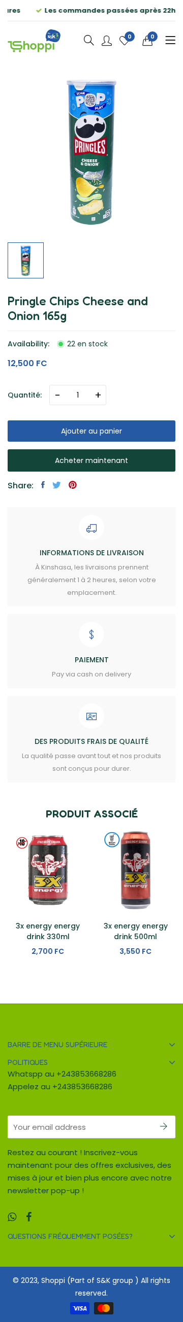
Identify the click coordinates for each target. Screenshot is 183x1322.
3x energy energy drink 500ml (48, 931)
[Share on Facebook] (43, 484)
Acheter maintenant (91, 460)
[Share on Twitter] (56, 484)
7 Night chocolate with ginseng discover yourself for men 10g (135, 942)
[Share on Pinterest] (73, 484)
